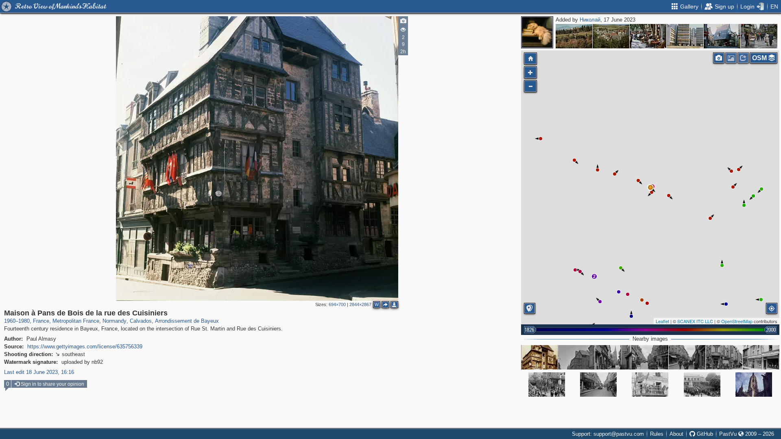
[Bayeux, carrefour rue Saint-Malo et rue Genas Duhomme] (724, 357)
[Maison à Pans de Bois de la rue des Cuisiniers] (650, 187)
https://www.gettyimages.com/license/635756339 (84, 346)
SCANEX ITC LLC (695, 321)
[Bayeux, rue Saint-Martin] (650, 357)
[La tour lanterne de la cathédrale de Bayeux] (753, 384)
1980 (24, 321)
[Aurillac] (611, 36)
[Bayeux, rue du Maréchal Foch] (546, 384)
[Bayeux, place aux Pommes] (702, 384)
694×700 (337, 304)
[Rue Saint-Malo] (598, 384)
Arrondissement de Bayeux (187, 321)
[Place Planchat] (722, 36)
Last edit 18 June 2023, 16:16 (39, 372)
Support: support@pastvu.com (608, 434)
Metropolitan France (75, 321)
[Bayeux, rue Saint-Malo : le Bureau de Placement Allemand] (761, 357)
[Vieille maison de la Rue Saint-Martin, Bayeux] (539, 357)
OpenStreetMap (737, 321)
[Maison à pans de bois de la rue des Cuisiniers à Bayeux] (576, 357)
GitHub (704, 434)
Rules (656, 434)
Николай (590, 20)
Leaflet (662, 321)
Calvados (141, 321)
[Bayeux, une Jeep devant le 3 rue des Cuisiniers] (613, 357)
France (41, 321)
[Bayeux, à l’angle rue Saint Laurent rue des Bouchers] (650, 384)
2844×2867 (360, 304)
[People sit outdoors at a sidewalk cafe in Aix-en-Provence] (648, 36)
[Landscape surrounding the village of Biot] (574, 36)
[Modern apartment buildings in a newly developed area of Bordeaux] (685, 36)
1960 (9, 321)
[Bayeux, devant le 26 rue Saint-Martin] (687, 357)
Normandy (115, 321)
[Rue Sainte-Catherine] (759, 36)
